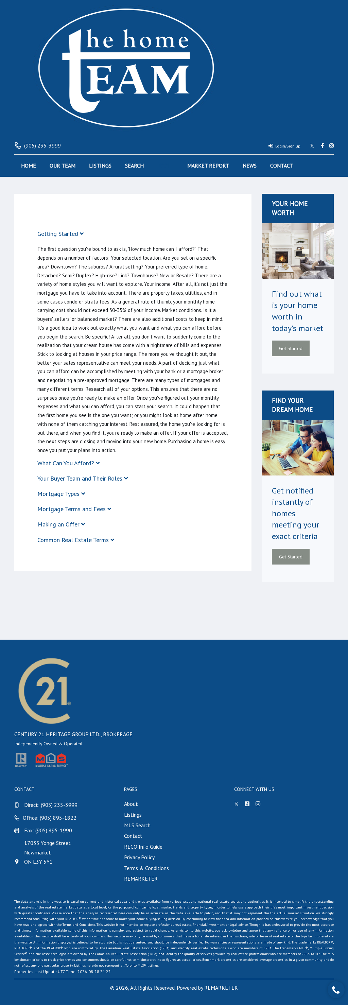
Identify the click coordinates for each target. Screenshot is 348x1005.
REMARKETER (141, 878)
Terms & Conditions (146, 868)
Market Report (208, 165)
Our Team (62, 165)
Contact (281, 165)
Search (134, 165)
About (131, 803)
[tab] (132, 233)
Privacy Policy (139, 857)
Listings (100, 165)
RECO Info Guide (143, 846)
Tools (165, 165)
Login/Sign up (287, 146)
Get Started (290, 348)
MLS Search (137, 825)
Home (28, 165)
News (250, 165)
